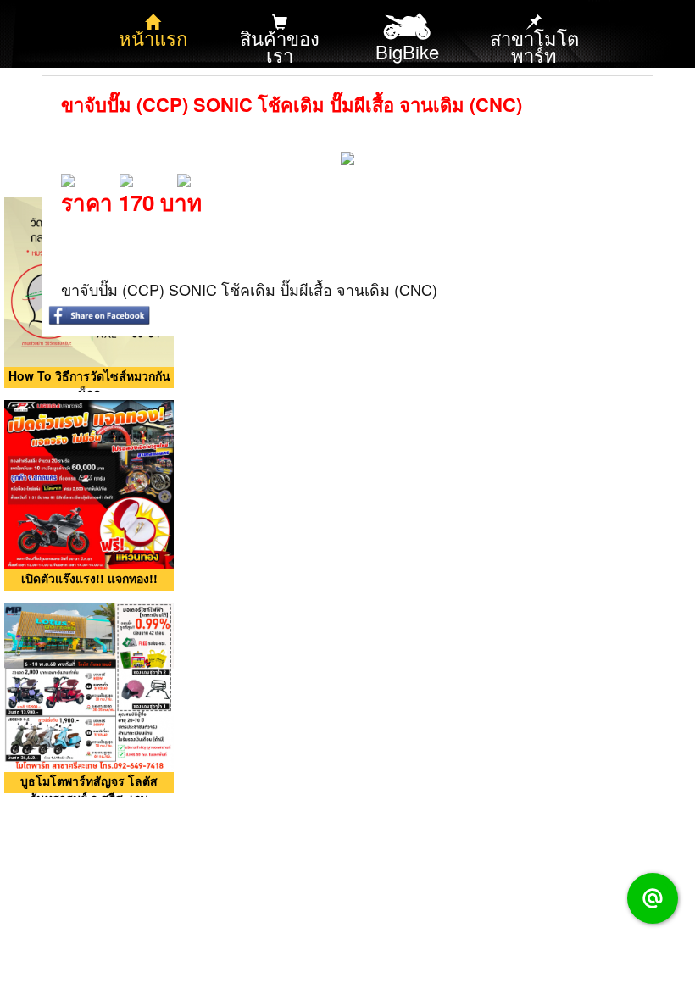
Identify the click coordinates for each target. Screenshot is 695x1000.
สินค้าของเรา (280, 46)
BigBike (407, 51)
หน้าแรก (153, 38)
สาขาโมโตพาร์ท (534, 46)
